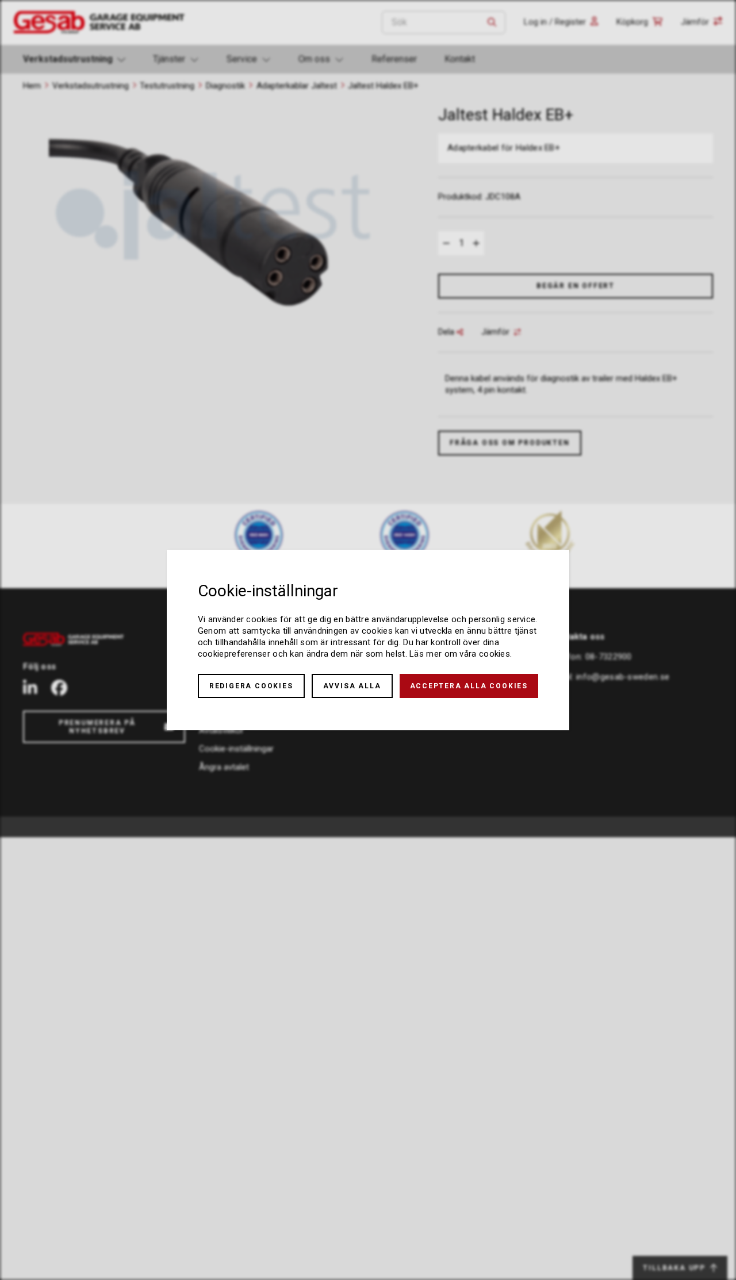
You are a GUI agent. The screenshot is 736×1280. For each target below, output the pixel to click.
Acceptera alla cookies (469, 686)
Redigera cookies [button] (251, 686)
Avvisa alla (352, 686)
